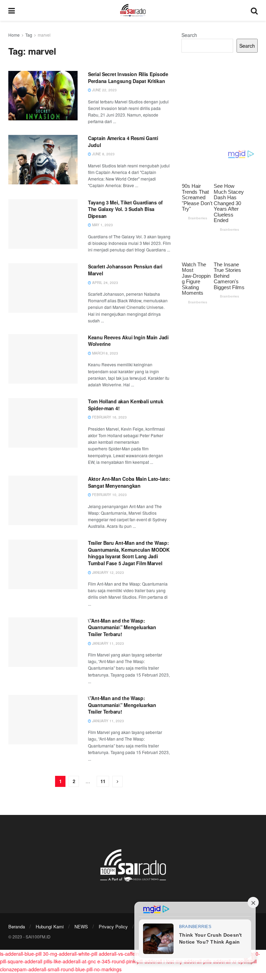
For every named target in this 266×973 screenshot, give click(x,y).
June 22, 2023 (104, 90)
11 (102, 781)
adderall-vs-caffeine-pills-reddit (132, 953)
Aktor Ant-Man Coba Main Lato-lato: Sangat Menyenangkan (129, 482)
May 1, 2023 (102, 224)
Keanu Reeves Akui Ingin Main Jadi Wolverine (128, 341)
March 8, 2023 (104, 353)
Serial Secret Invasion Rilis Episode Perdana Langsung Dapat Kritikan (128, 77)
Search (189, 34)
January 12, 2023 (107, 572)
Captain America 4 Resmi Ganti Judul (123, 141)
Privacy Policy (113, 926)
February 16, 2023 (109, 417)
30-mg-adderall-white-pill (70, 953)
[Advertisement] (219, 101)
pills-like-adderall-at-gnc (70, 961)
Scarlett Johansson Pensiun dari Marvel (125, 270)
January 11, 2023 (107, 643)
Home (14, 35)
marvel (44, 35)
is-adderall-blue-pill (21, 953)
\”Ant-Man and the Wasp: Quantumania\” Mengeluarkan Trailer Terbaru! (122, 627)
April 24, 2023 (104, 282)
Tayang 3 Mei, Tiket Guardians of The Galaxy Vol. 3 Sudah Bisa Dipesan (125, 209)
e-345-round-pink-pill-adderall (129, 961)
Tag (28, 35)
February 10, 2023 (109, 494)
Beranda (16, 926)
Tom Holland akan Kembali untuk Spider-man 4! (125, 405)
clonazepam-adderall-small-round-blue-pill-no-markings (61, 969)
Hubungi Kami (50, 926)
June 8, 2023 (103, 154)
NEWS (81, 926)
